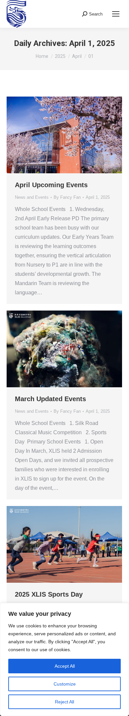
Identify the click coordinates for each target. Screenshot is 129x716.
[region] (64, 659)
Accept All (65, 666)
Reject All (64, 701)
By (67, 197)
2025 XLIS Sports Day (49, 594)
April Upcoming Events (51, 185)
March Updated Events (50, 398)
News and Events (32, 197)
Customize (65, 684)
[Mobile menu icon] (115, 14)
